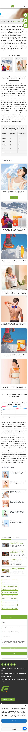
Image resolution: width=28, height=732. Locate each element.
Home (2, 21)
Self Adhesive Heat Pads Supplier (9, 579)
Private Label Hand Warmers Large (9, 608)
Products (8, 21)
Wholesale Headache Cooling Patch (10, 583)
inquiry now (8, 699)
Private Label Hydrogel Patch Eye (9, 605)
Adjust (14, 729)
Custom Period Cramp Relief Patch (9, 586)
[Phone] (25, 15)
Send (14, 653)
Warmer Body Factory (18, 21)
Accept (14, 721)
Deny (14, 725)
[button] (26, 705)
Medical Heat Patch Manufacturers (9, 602)
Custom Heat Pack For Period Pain (9, 592)
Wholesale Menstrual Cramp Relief (9, 589)
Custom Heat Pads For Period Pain (9, 595)
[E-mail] (25, 20)
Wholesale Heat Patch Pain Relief (9, 598)
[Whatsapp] (25, 25)
